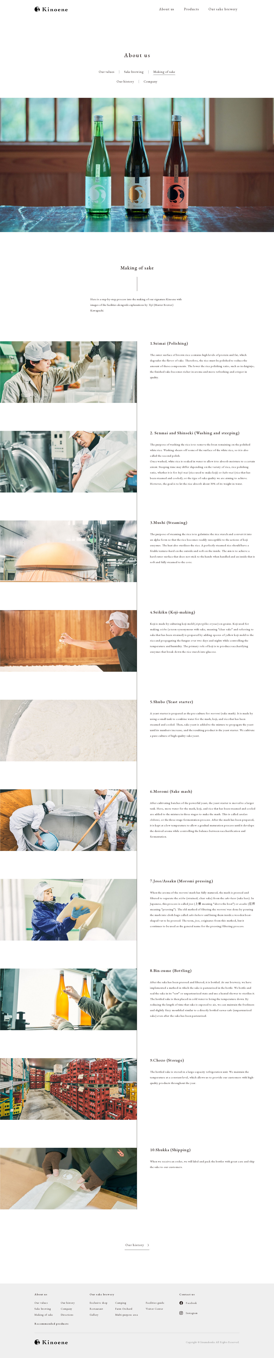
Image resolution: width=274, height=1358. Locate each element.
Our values (106, 72)
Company (150, 81)
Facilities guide (155, 1302)
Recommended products (51, 1323)
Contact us (187, 1294)
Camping (120, 1302)
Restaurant (96, 1308)
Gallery (94, 1314)
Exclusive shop (99, 1302)
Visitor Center (154, 1308)
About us (166, 9)
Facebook (191, 1303)
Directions (67, 1314)
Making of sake (164, 72)
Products (191, 9)
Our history (125, 81)
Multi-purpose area (126, 1314)
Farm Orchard (124, 1308)
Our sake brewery (223, 9)
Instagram (192, 1313)
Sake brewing (134, 72)
